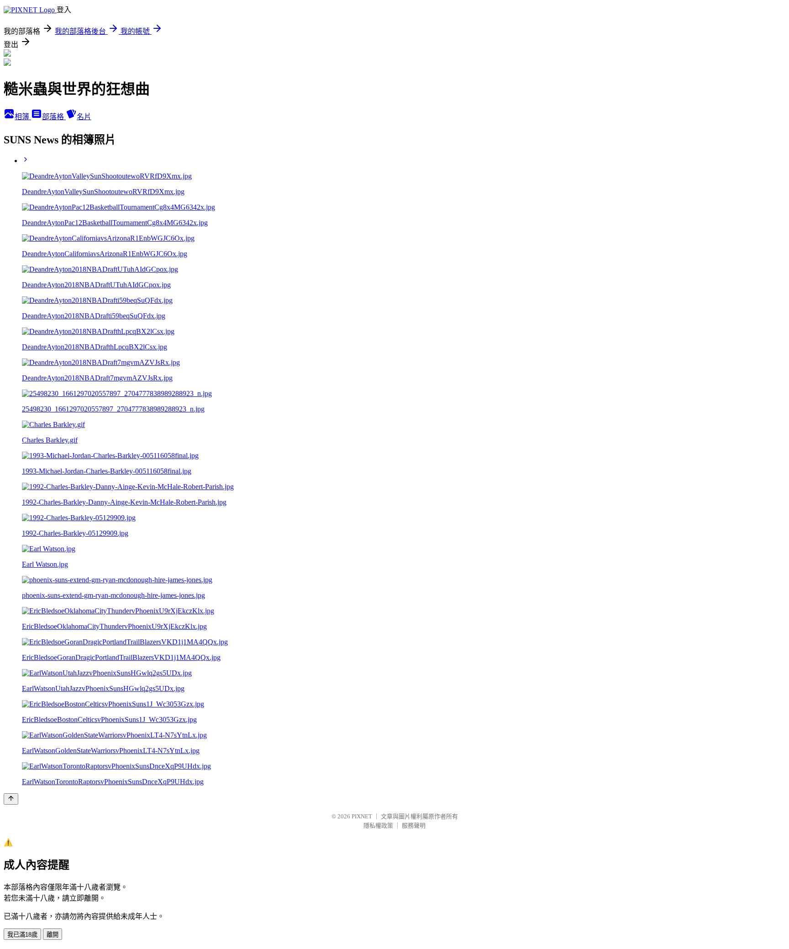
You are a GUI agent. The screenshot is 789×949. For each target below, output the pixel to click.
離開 (52, 934)
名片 (84, 117)
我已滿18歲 (22, 934)
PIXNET (362, 816)
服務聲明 (414, 825)
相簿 (23, 117)
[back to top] (11, 799)
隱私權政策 (378, 825)
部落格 (54, 117)
